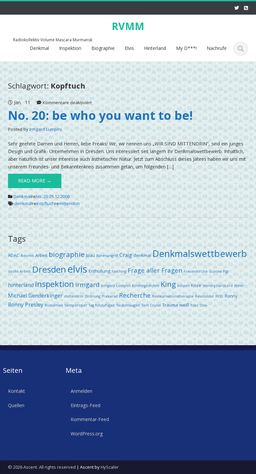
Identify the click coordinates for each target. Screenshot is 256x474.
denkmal (23, 203)
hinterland (21, 285)
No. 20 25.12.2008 (53, 196)
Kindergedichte (145, 285)
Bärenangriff (107, 255)
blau (90, 255)
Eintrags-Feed (85, 405)
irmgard (87, 284)
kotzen (183, 285)
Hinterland (155, 48)
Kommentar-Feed (90, 419)
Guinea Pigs (219, 271)
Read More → (34, 180)
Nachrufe (217, 48)
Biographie (103, 48)
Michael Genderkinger (35, 295)
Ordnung (92, 296)
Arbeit (41, 255)
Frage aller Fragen (155, 270)
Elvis (129, 48)
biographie (67, 254)
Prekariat (110, 296)
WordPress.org (87, 433)
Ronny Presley (25, 304)
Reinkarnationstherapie (173, 296)
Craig (125, 255)
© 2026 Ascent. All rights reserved (42, 467)
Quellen (16, 405)
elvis (77, 269)
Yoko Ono (198, 305)
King (168, 284)
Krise (196, 285)
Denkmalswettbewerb (199, 253)
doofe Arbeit (19, 271)
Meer (239, 285)
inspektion (54, 283)
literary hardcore (218, 285)
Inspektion (70, 48)
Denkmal (39, 48)
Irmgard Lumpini (45, 129)
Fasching (119, 271)
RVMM (128, 26)
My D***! (186, 48)
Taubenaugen (128, 305)
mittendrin (69, 203)
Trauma (170, 305)
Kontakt (16, 391)
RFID (219, 296)
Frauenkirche (196, 271)
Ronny (231, 296)
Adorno (27, 255)
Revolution (204, 296)
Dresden (49, 269)
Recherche (135, 295)
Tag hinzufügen (102, 305)
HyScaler (110, 467)
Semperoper (75, 305)
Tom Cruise (151, 305)
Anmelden (81, 391)
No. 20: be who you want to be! (100, 115)
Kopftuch (45, 203)
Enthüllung (99, 271)
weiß (184, 305)
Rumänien (54, 305)
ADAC (13, 255)
